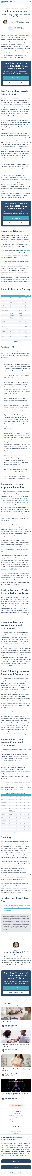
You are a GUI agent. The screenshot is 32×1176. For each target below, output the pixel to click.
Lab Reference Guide (16, 1119)
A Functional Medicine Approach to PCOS (17, 905)
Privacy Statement (20, 1155)
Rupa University (16, 1121)
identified (27, 250)
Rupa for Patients (16, 1129)
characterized (10, 261)
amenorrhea (21, 35)
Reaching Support (16, 1131)
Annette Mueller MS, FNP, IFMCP (19, 22)
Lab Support (16, 1133)
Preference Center (16, 1173)
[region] (16, 1155)
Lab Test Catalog (16, 1117)
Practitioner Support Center (16, 1115)
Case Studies (9, 8)
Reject (16, 1167)
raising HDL (13, 569)
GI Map (14, 712)
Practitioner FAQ (16, 1113)
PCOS (3, 250)
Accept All (16, 1161)
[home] (9, 2)
